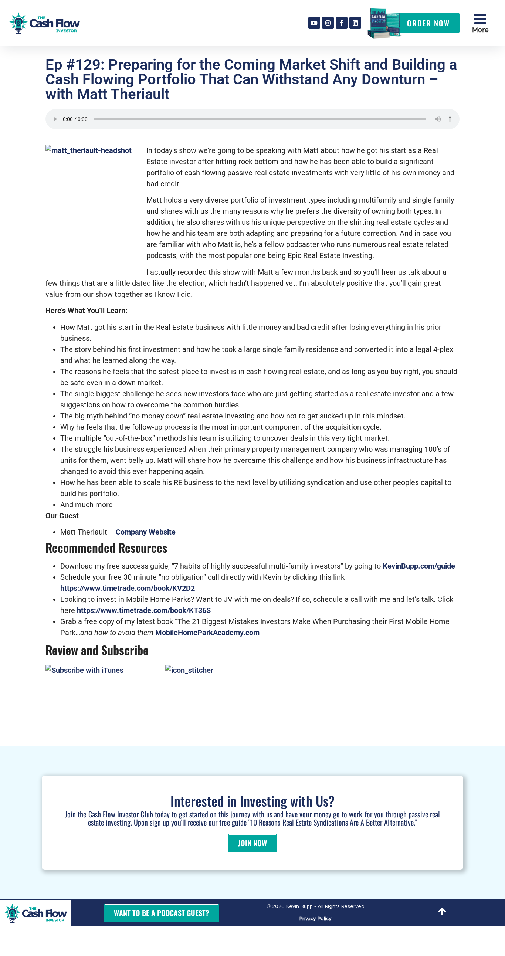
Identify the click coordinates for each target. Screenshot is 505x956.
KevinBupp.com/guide (419, 566)
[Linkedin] (355, 23)
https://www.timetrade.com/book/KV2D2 (127, 588)
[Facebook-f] (342, 23)
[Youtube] (314, 23)
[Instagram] (328, 23)
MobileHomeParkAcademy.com (207, 632)
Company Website (146, 532)
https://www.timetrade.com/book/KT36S (144, 610)
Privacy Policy (315, 918)
